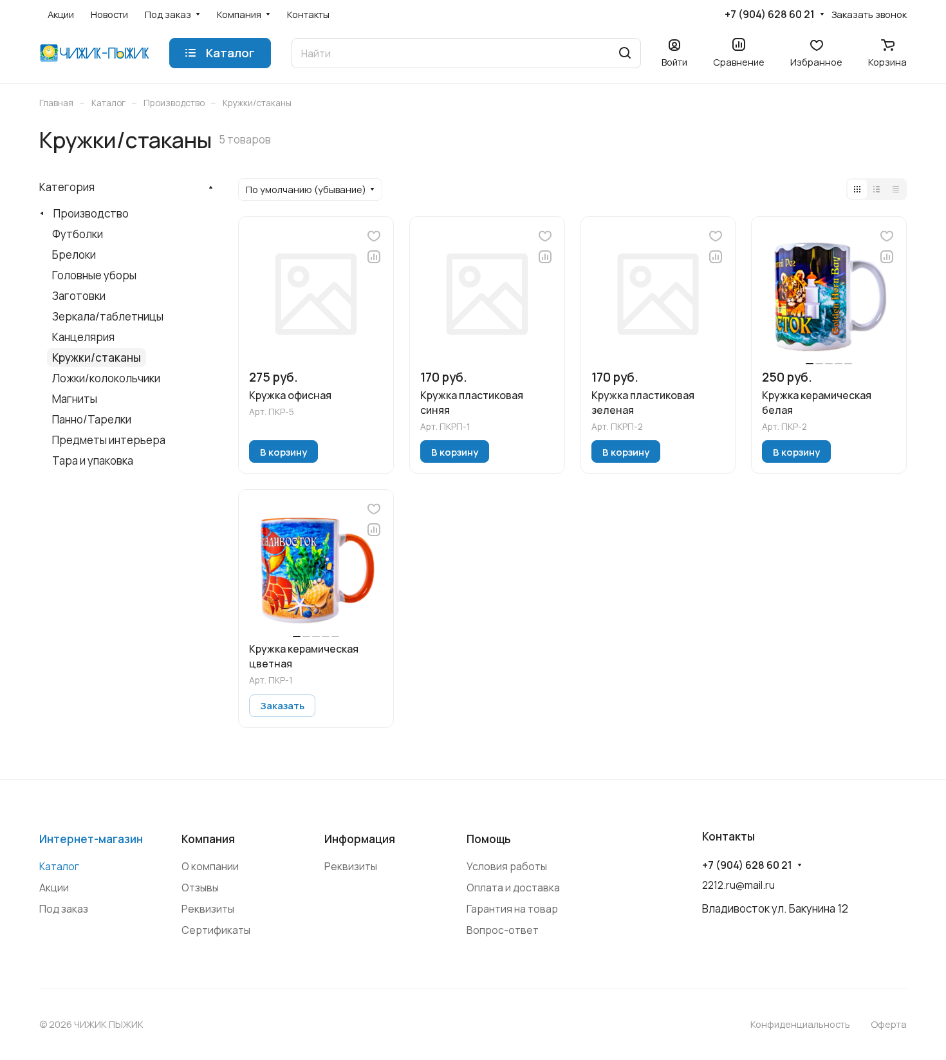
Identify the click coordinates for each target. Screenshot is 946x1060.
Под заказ (63, 909)
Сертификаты (215, 930)
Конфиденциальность (800, 1024)
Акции (54, 887)
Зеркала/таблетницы (107, 316)
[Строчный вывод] (876, 189)
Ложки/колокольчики (106, 378)
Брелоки (74, 254)
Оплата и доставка (513, 887)
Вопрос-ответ (503, 930)
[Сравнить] (373, 256)
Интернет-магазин (91, 839)
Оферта (889, 1024)
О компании (210, 866)
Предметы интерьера (108, 439)
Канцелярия (83, 337)
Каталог (59, 866)
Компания (208, 839)
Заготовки (79, 295)
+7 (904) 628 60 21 (770, 14)
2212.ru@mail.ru (738, 885)
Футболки (77, 234)
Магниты (74, 398)
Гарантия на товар (512, 909)
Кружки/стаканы (96, 357)
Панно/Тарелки (91, 419)
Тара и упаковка (92, 460)
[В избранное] (373, 236)
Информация (359, 839)
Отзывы (200, 887)
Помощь (489, 839)
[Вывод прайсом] (895, 189)
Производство (91, 213)
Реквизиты (207, 909)
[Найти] (625, 53)
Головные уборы (94, 275)
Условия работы (507, 866)
